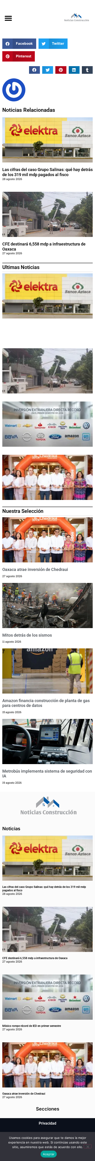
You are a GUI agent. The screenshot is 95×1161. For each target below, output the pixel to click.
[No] (88, 1146)
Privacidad (47, 1123)
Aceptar (49, 1154)
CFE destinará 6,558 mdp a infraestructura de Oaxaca (34, 958)
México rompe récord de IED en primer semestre (31, 1026)
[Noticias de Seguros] (71, 18)
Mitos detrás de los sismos (27, 635)
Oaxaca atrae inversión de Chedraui (35, 569)
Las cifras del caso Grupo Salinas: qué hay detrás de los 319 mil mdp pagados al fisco (47, 172)
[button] (8, 18)
